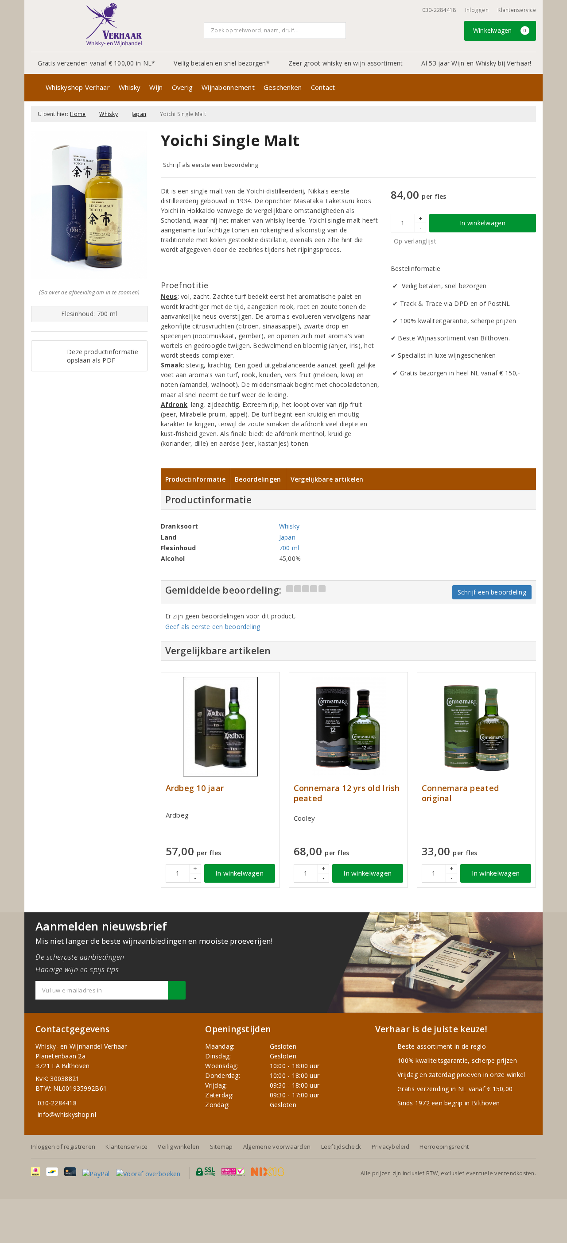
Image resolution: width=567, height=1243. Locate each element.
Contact (323, 87)
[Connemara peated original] (476, 726)
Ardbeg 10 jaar (195, 788)
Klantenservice (516, 10)
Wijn (156, 87)
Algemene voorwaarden (277, 1146)
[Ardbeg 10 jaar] (220, 726)
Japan (139, 114)
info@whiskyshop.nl (67, 1114)
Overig (182, 87)
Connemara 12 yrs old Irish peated (347, 793)
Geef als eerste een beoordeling (212, 626)
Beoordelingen (258, 479)
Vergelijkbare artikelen (327, 479)
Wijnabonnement (228, 87)
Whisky (130, 87)
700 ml (289, 548)
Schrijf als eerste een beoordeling (210, 165)
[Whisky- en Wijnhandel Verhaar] (114, 24)
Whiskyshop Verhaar (78, 87)
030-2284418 (439, 10)
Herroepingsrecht (444, 1146)
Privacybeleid (390, 1146)
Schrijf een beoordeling (492, 592)
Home (77, 114)
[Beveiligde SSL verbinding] (233, 1171)
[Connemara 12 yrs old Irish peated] (348, 726)
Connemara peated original (460, 793)
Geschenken (283, 87)
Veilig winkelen (178, 1146)
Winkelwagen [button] (500, 30)
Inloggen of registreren (63, 1146)
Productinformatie (195, 479)
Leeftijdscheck (341, 1146)
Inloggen (477, 10)
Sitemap (221, 1146)
